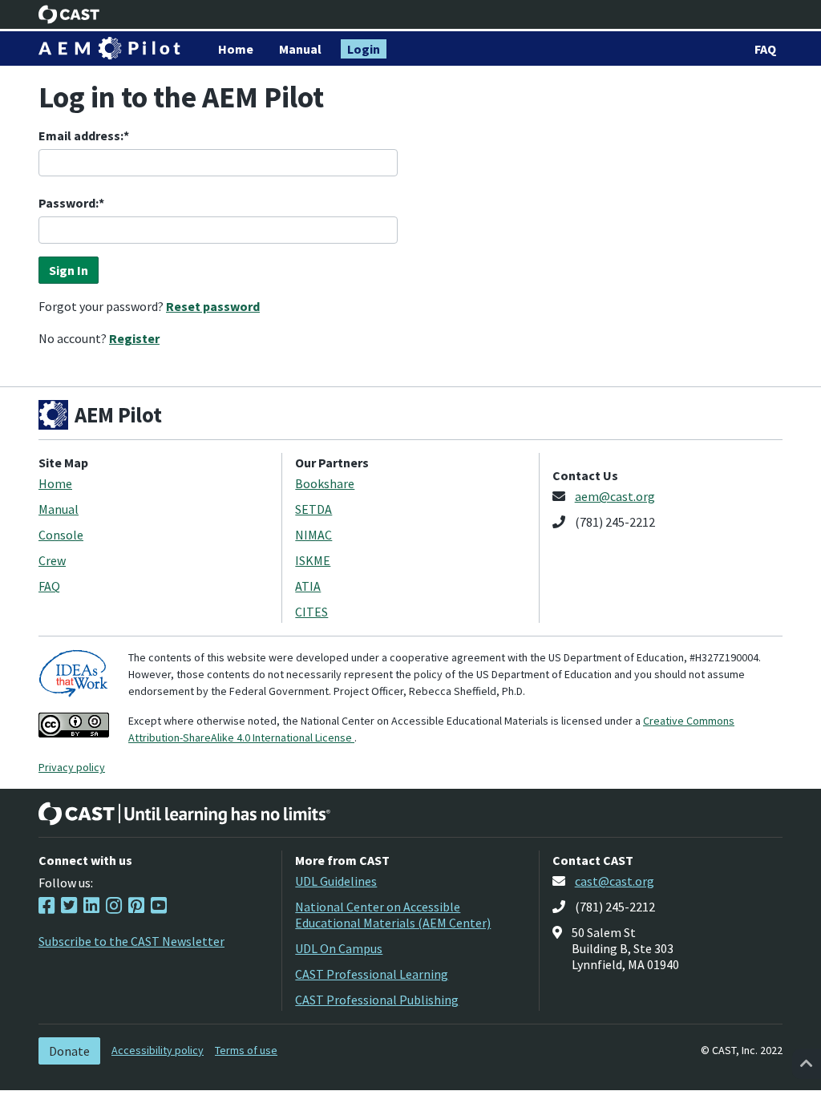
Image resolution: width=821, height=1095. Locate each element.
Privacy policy (71, 767)
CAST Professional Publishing (377, 1000)
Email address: (80, 135)
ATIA (308, 586)
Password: (68, 203)
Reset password (213, 306)
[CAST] (69, 14)
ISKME (312, 560)
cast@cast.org (614, 881)
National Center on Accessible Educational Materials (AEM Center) (393, 915)
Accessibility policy (157, 1050)
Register (134, 338)
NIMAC (313, 535)
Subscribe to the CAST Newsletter (131, 941)
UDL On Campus (338, 948)
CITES (311, 612)
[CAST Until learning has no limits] (184, 814)
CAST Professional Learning (371, 974)
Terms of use (246, 1050)
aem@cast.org (615, 496)
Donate (69, 1051)
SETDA (313, 509)
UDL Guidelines (336, 881)
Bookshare (324, 483)
